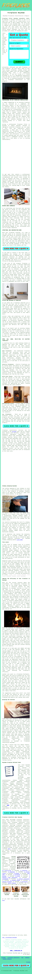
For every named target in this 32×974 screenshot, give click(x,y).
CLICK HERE (20, 539)
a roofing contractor (23, 878)
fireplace (5, 442)
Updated (27, 957)
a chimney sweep (15, 880)
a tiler (18, 876)
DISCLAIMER (28, 10)
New (22, 957)
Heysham (14, 431)
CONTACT (23, 10)
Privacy (28, 962)
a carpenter (16, 874)
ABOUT (19, 10)
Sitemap (3, 957)
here (9, 848)
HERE (8, 805)
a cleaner (16, 873)
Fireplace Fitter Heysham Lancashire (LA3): (16, 18)
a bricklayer (24, 881)
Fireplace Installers (14, 957)
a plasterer (23, 870)
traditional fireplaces (18, 801)
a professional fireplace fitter (17, 124)
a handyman (11, 871)
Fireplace (5, 430)
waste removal (12, 883)
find (7, 819)
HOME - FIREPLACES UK (16, 950)
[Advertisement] (16, 157)
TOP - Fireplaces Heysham (9, 937)
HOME (12, 10)
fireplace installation (18, 848)
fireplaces (16, 131)
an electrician (6, 870)
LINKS (16, 10)
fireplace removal (17, 795)
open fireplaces (15, 788)
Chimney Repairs (7, 958)
